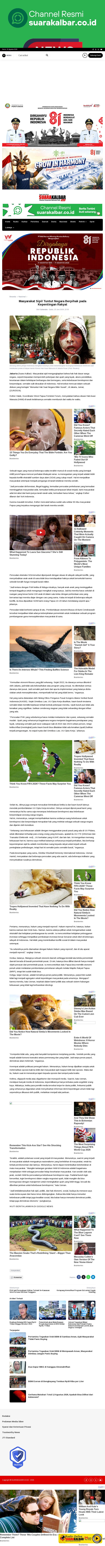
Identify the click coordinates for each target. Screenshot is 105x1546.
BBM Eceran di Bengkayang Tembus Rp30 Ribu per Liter (56, 1381)
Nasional (63, 222)
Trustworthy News (11, 1432)
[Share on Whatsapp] (88, 1277)
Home (7, 222)
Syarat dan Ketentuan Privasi (16, 1427)
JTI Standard (8, 1437)
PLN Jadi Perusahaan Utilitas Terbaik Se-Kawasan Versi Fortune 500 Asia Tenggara (29, 1291)
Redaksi (6, 1416)
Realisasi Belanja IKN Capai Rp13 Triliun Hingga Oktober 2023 (23, 1323)
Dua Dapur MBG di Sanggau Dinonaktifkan (49, 1367)
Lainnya (8, 228)
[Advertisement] (52, 80)
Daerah (45, 222)
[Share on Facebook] (79, 1277)
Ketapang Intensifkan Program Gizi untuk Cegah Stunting (76, 1291)
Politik (82, 222)
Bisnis (73, 222)
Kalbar (24, 222)
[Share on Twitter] (83, 1277)
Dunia (53, 222)
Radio (15, 222)
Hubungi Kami (95, 55)
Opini (92, 222)
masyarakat (15, 1270)
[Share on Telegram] (93, 1277)
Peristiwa (35, 222)
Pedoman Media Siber (13, 1421)
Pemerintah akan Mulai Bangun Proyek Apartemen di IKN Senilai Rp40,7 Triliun (51, 1324)
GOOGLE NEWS (45, 1206)
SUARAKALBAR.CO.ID (20, 1480)
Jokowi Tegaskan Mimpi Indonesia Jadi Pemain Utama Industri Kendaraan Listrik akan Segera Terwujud (80, 1325)
